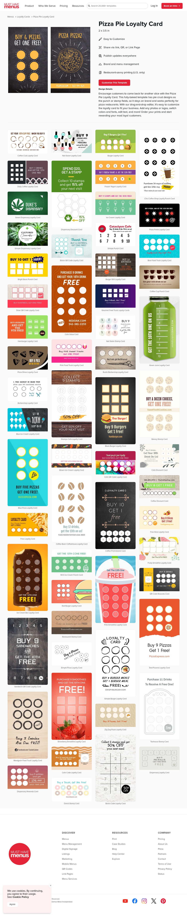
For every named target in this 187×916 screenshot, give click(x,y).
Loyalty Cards (24, 17)
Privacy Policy (165, 869)
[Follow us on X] (154, 901)
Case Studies (118, 844)
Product (29, 6)
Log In (154, 6)
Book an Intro (170, 6)
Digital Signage (69, 849)
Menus (10, 17)
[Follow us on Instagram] (144, 901)
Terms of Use (164, 864)
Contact (162, 859)
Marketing (67, 859)
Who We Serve (47, 6)
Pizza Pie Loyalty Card (43, 17)
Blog (114, 849)
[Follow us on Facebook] (135, 901)
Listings (66, 854)
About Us (162, 844)
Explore (116, 859)
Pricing (64, 6)
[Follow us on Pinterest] (163, 901)
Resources (78, 6)
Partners (162, 854)
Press (160, 849)
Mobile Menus (69, 864)
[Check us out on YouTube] (125, 901)
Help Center (118, 854)
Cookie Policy (21, 897)
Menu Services (69, 879)
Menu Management (72, 844)
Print (114, 839)
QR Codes (67, 869)
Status (161, 874)
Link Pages (67, 874)
